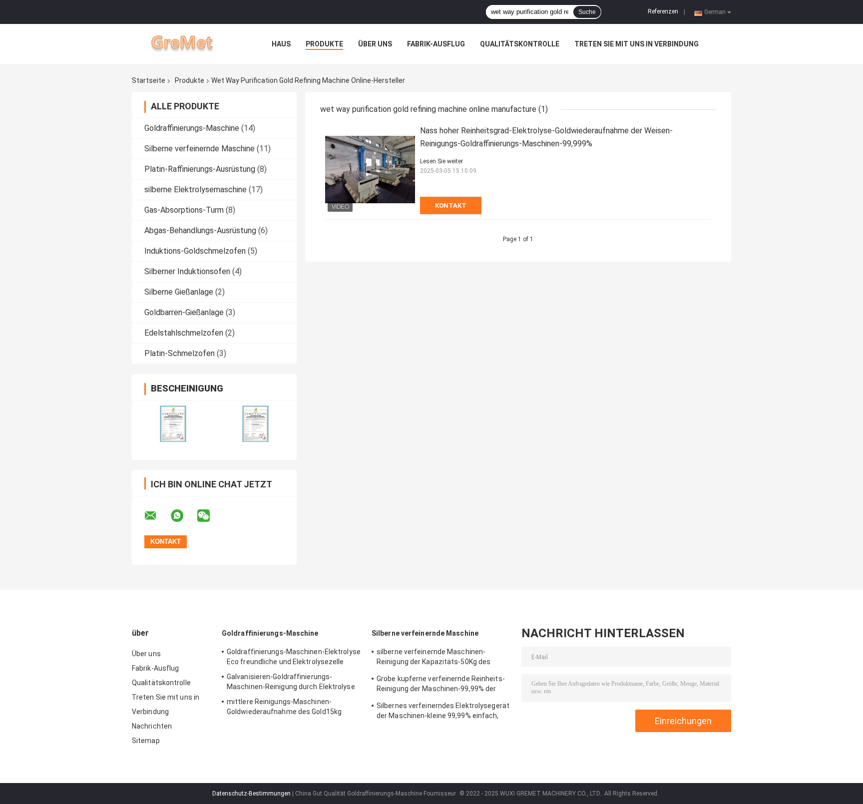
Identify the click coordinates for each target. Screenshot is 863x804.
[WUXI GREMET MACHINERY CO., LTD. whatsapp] (183, 515)
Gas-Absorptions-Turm (184, 210)
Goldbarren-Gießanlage (184, 312)
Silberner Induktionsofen (187, 271)
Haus (281, 44)
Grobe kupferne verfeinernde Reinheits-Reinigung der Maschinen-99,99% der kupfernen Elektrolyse (441, 685)
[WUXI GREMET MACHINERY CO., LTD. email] (156, 515)
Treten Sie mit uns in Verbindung (636, 44)
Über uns (375, 44)
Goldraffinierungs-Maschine (191, 128)
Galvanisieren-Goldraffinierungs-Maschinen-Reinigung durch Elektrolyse (291, 682)
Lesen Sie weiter (441, 161)
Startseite (148, 80)
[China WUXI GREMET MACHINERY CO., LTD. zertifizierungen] (173, 423)
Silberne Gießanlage (178, 292)
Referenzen (663, 11)
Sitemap (146, 741)
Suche (587, 11)
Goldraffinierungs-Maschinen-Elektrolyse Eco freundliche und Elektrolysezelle (294, 657)
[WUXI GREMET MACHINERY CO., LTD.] (187, 44)
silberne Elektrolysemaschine (195, 189)
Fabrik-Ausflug (436, 44)
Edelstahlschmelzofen (183, 333)
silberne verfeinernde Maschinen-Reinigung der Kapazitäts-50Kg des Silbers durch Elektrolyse (433, 658)
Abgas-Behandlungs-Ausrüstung (200, 230)
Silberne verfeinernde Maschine (199, 148)
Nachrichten (152, 726)
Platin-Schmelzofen (179, 353)
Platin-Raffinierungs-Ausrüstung (199, 169)
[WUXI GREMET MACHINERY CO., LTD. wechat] (209, 515)
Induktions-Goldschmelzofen (195, 251)
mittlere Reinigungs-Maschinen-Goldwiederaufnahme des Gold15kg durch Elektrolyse (284, 708)
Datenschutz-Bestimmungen (251, 793)
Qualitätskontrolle (519, 44)
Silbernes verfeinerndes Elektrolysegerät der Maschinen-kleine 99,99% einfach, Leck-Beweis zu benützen (443, 712)
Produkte (324, 44)
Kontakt (450, 205)
